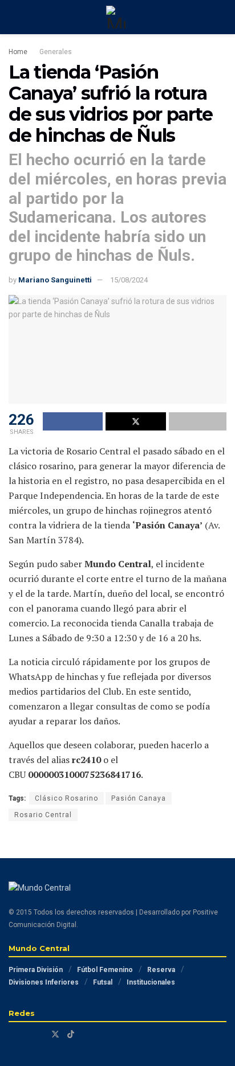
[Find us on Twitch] (40, 1034)
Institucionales (151, 982)
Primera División (36, 970)
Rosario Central (43, 815)
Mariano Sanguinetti (55, 280)
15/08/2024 (129, 280)
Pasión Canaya (138, 798)
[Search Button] (221, 17)
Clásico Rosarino (66, 798)
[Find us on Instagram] (26, 1034)
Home (18, 52)
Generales (55, 52)
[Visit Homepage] (117, 17)
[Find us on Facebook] (12, 1034)
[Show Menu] (13, 17)
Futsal (102, 982)
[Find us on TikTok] (70, 1034)
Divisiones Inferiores (44, 982)
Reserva (161, 970)
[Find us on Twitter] (55, 1034)
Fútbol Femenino (105, 970)
